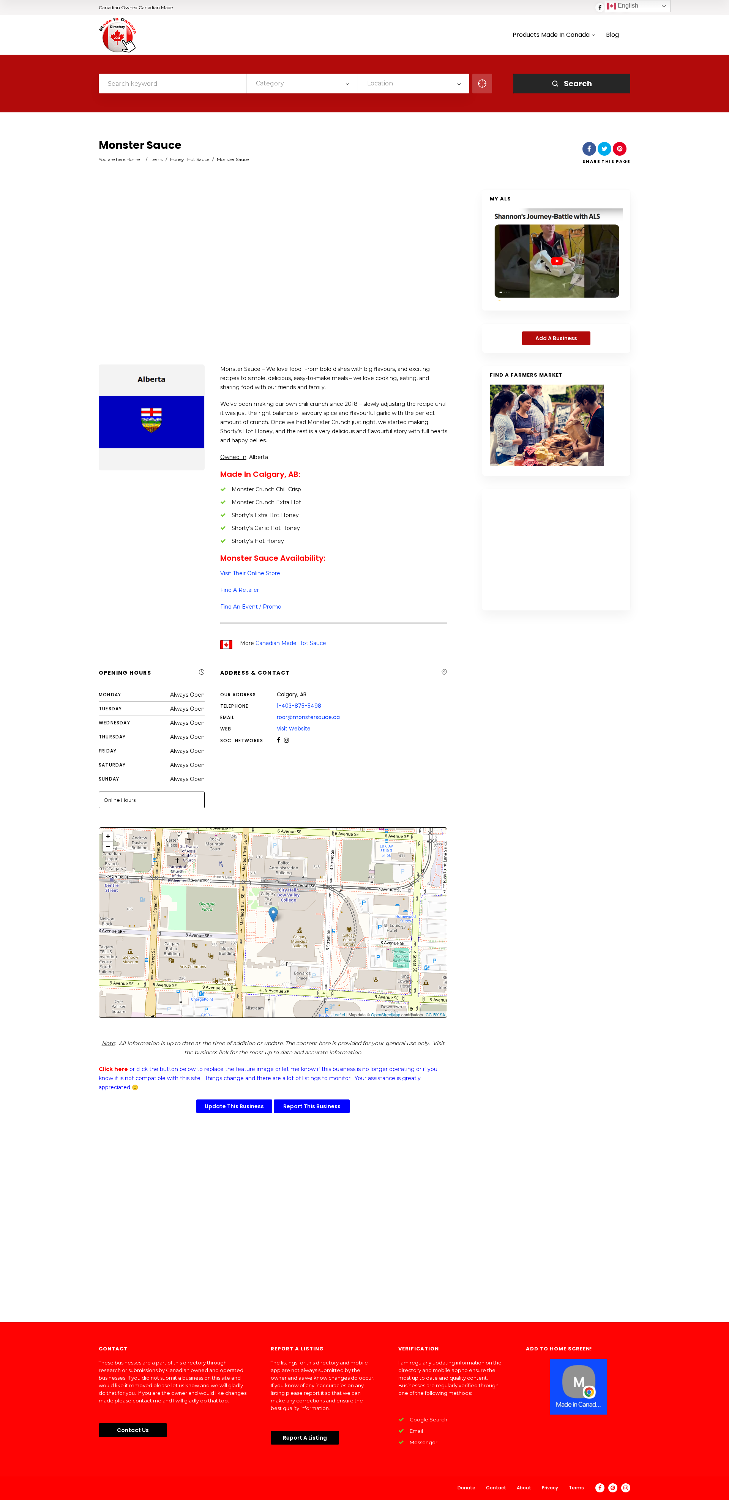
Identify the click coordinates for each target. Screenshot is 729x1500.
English (627, 5)
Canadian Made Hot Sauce (291, 643)
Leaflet (339, 1014)
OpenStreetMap (385, 1014)
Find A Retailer (239, 590)
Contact (496, 1487)
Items (156, 159)
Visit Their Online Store (250, 573)
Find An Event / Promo (250, 606)
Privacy (550, 1487)
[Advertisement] (273, 278)
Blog (612, 35)
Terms (576, 1487)
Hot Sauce (198, 159)
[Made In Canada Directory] (118, 35)
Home (133, 159)
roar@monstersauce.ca (308, 717)
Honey (177, 159)
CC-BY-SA (435, 1014)
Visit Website (294, 728)
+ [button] (108, 836)
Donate (466, 1487)
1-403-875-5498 (299, 706)
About (524, 1487)
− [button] (108, 846)
